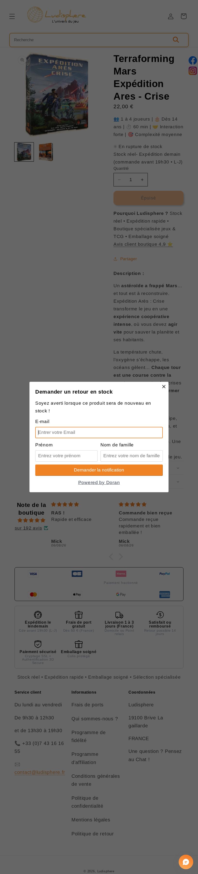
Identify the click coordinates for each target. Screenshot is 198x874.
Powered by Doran (99, 482)
